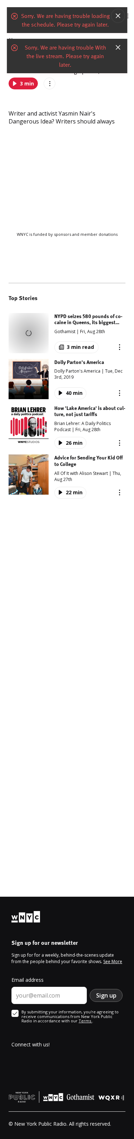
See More (112, 961)
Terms (85, 1020)
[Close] (118, 16)
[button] (67, 333)
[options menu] (49, 83)
